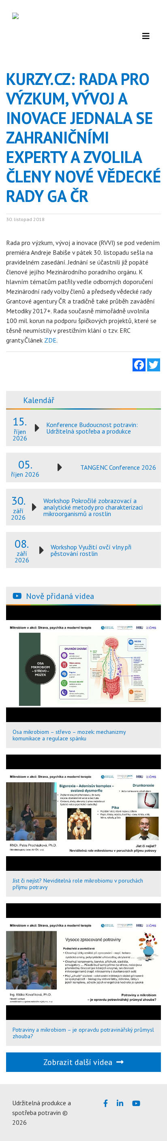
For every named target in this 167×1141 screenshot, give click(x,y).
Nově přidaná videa (60, 596)
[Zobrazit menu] (146, 36)
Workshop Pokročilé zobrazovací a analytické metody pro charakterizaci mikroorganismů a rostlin (93, 507)
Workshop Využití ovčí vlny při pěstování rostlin (91, 550)
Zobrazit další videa (79, 1062)
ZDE (50, 340)
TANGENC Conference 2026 (118, 467)
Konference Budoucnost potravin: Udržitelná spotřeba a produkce (92, 427)
